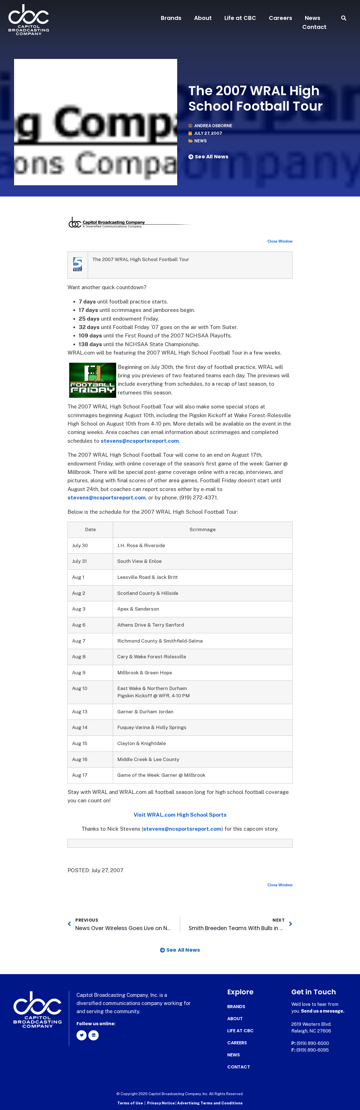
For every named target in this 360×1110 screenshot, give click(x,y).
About (203, 18)
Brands (171, 18)
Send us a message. (323, 1011)
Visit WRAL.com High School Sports (180, 815)
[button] (343, 18)
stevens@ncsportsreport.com (140, 441)
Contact (314, 27)
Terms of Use (130, 1103)
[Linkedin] (93, 1035)
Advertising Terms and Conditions (210, 1103)
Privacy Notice (161, 1103)
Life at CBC (240, 18)
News (312, 18)
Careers (280, 18)
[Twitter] (81, 1035)
